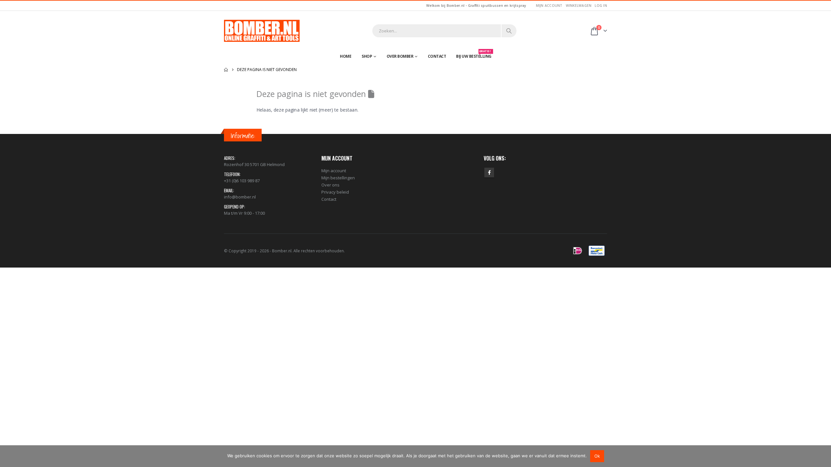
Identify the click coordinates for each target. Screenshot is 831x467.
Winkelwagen (579, 5)
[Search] (509, 30)
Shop (367, 56)
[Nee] (823, 456)
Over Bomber (400, 56)
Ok (597, 456)
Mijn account (549, 5)
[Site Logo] (262, 31)
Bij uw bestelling (473, 55)
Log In (601, 5)
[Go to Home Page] (226, 69)
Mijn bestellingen (338, 178)
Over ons (330, 185)
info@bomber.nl (240, 197)
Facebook (489, 172)
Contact (437, 56)
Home (345, 56)
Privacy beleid (335, 192)
